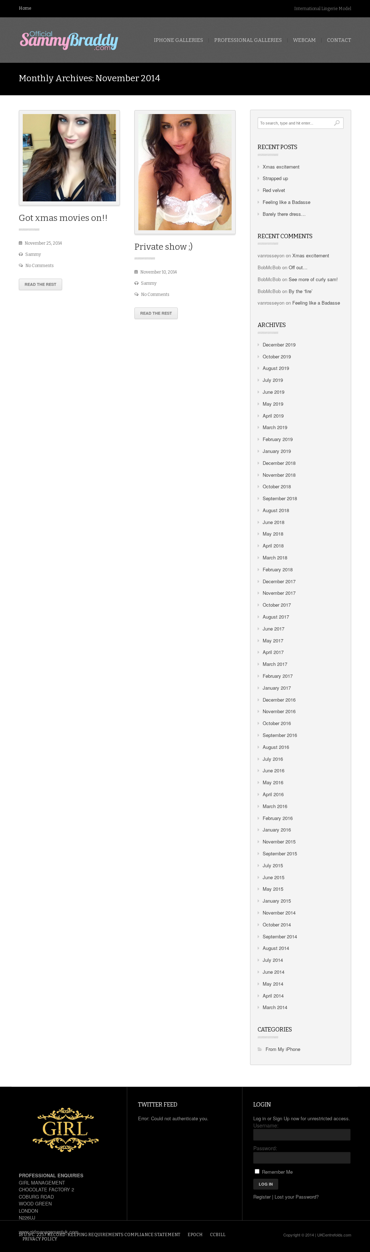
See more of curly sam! (313, 279)
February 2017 (278, 675)
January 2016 (277, 829)
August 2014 (276, 948)
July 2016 (273, 758)
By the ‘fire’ (301, 291)
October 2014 (277, 924)
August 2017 (276, 616)
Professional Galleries (248, 40)
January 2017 (277, 687)
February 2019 (278, 439)
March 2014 (275, 1007)
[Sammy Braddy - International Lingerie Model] (69, 40)
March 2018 (275, 557)
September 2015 (280, 853)
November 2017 (279, 592)
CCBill (217, 1235)
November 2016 (279, 711)
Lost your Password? (297, 1196)
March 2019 (275, 427)
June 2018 (273, 522)
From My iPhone (283, 1049)
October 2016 (277, 723)
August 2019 (276, 368)
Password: (265, 1148)
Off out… (298, 267)
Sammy (33, 254)
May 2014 (273, 983)
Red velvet (274, 190)
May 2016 (273, 782)
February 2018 (278, 569)
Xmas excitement (281, 166)
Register (262, 1196)
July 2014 (273, 959)
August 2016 (276, 746)
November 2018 (279, 474)
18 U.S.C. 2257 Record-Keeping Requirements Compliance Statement (99, 1235)
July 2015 (273, 865)
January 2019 (277, 451)
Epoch (195, 1235)
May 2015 (273, 888)
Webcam (304, 40)
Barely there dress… (284, 213)
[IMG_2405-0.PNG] (69, 157)
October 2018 (277, 486)
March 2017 (275, 663)
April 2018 (273, 545)
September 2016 (280, 735)
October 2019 (277, 356)
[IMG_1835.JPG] (185, 172)
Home (25, 8)
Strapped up (275, 178)
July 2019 (273, 379)
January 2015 (277, 900)
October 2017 (277, 604)
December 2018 (279, 462)
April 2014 (273, 995)
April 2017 (273, 652)
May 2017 (273, 640)
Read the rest (40, 284)
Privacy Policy (39, 1239)
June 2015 (273, 877)
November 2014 (279, 912)
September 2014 (280, 936)
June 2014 (273, 971)
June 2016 (273, 770)
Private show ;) (163, 247)
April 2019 (273, 415)
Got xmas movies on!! (63, 218)
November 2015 (279, 841)
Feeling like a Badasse (286, 202)
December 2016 (279, 699)
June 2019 (273, 391)
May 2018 (273, 533)
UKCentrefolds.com (334, 1235)
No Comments (39, 265)
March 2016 (275, 806)
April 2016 (273, 794)
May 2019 (273, 403)
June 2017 (273, 628)
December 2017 (279, 581)
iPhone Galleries (178, 40)
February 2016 (278, 818)
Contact (339, 40)
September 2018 (280, 498)
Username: (266, 1125)
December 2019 (279, 344)
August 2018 (276, 510)
